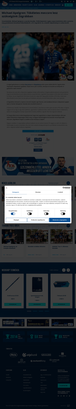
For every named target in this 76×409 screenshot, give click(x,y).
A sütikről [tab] (60, 192)
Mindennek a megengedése (60, 220)
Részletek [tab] (38, 192)
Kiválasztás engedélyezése (38, 220)
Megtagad (16, 220)
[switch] (30, 214)
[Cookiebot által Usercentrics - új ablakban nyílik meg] (63, 188)
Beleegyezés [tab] (15, 192)
